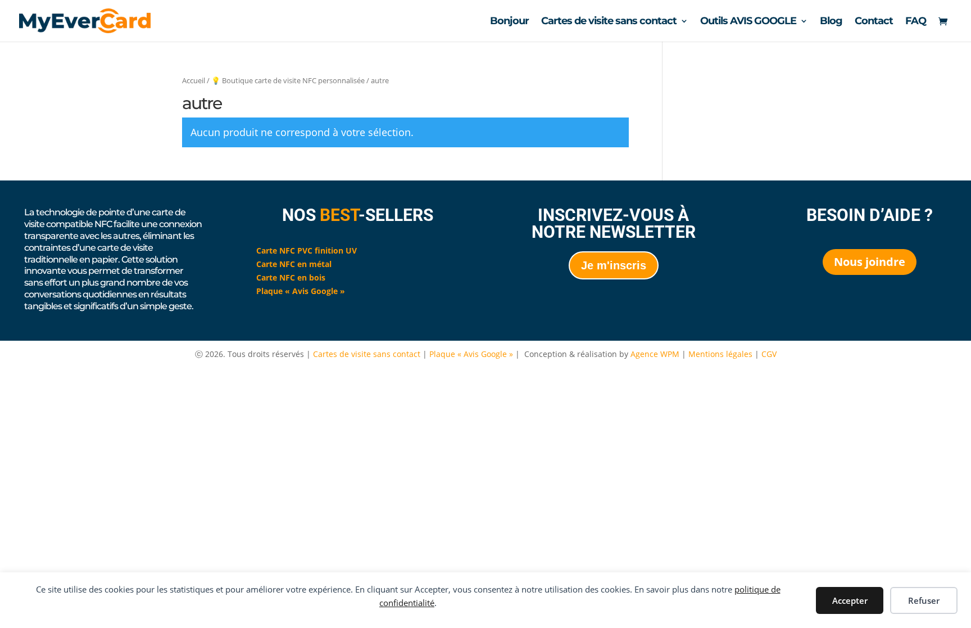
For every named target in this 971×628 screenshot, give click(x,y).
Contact (874, 22)
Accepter (850, 600)
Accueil (193, 80)
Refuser (924, 600)
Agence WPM (654, 354)
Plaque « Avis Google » (471, 354)
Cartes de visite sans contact (609, 22)
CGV (769, 354)
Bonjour (509, 22)
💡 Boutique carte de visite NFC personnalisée (288, 80)
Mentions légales (721, 354)
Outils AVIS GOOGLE (748, 22)
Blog (831, 22)
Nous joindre (869, 261)
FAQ (915, 22)
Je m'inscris (613, 265)
